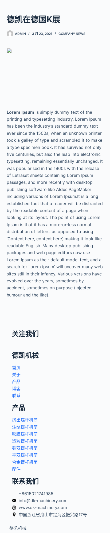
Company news (71, 34)
